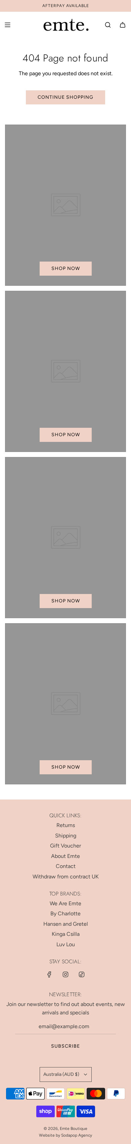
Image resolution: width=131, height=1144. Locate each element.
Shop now (65, 268)
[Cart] (122, 24)
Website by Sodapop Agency (65, 1135)
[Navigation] (7, 24)
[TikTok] (81, 974)
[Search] (107, 24)
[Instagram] (65, 974)
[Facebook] (49, 974)
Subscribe (65, 1046)
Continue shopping (65, 97)
